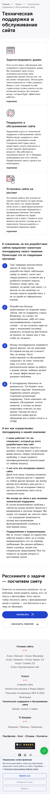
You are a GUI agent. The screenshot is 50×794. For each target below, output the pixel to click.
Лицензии (13, 727)
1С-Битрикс (25, 717)
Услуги (25, 676)
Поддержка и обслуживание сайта (20, 124)
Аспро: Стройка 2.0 (25, 663)
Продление (36, 727)
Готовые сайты (25, 646)
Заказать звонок (22, 624)
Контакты (42, 736)
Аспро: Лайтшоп (15, 656)
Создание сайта (25, 684)
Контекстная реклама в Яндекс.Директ (25, 689)
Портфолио (9, 736)
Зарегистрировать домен (23, 59)
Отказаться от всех (25, 782)
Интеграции (25, 697)
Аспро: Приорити (14, 659)
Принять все (24, 776)
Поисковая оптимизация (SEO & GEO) (25, 693)
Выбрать (24, 789)
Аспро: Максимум (34, 656)
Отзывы (29, 736)
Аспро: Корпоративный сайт (25, 667)
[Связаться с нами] (44, 751)
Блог (20, 736)
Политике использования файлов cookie (21, 769)
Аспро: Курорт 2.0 (34, 659)
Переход (24, 727)
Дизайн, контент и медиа (25, 709)
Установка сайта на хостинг (19, 190)
